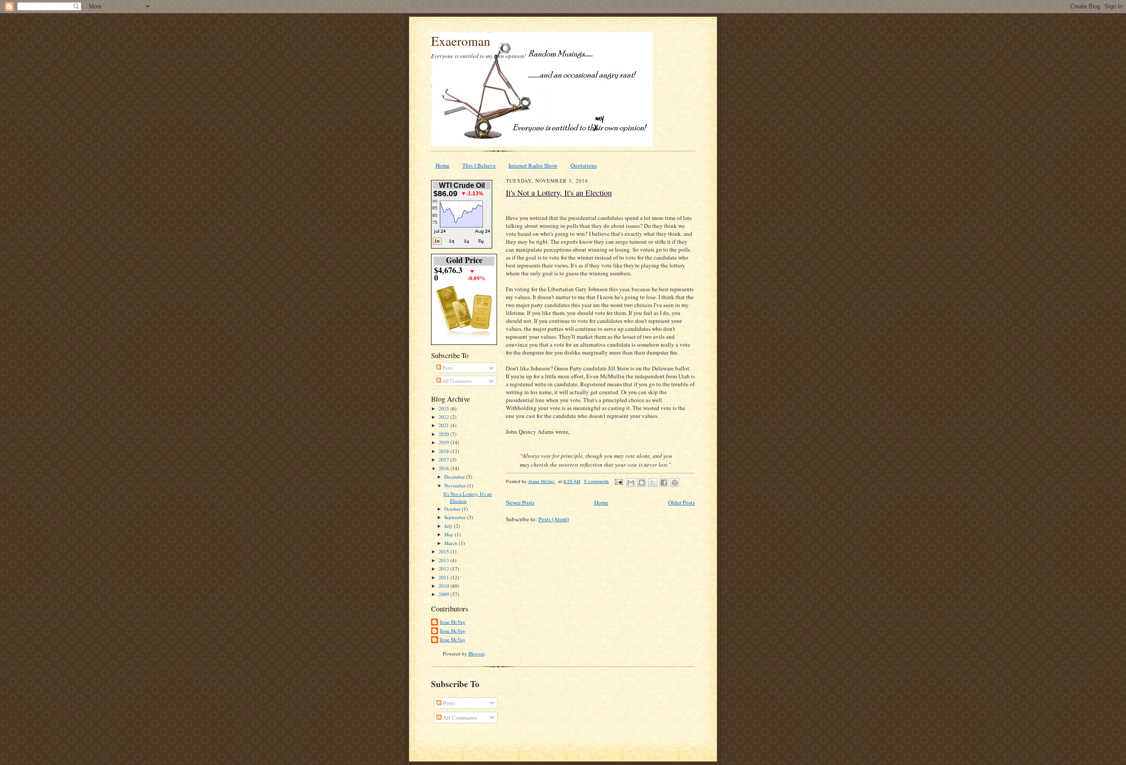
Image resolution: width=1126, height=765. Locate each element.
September (455, 517)
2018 (444, 451)
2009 (444, 594)
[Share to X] (652, 482)
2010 (444, 585)
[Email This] (630, 482)
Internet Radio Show (532, 165)
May (449, 534)
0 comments (596, 481)
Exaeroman (460, 40)
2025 (444, 408)
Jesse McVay (452, 622)
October (453, 508)
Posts (447, 367)
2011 (444, 577)
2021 (444, 425)
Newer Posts (520, 502)
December (455, 476)
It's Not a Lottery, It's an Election (559, 192)
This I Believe (479, 165)
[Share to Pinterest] (674, 482)
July (449, 526)
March (451, 543)
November (455, 485)
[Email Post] (618, 481)
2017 (444, 459)
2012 (444, 568)
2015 (444, 551)
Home (442, 165)
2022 (444, 417)
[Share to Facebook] (663, 482)
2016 (444, 468)
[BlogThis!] (641, 482)
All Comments (456, 380)
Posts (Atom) (553, 519)
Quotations (583, 165)
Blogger (476, 653)
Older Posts (681, 502)
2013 (444, 560)
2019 (444, 442)
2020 (444, 434)
